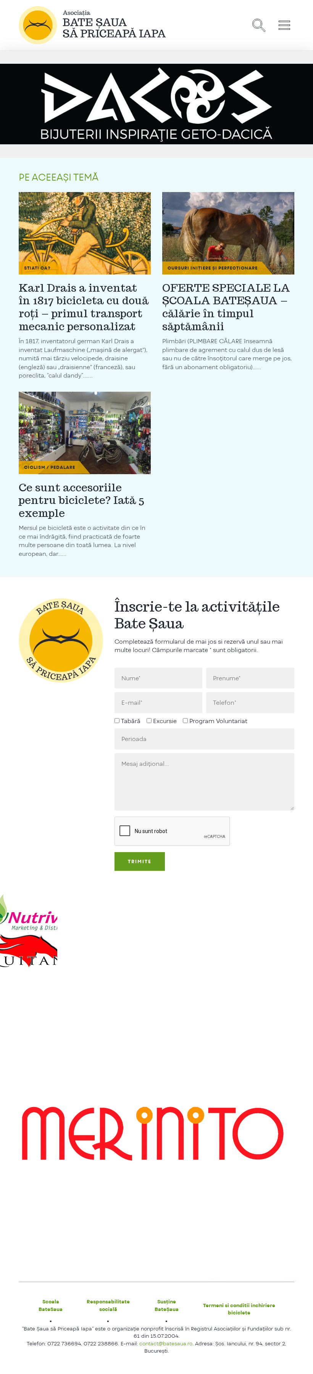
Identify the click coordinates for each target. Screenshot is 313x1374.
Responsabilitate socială (108, 1305)
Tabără (130, 721)
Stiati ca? (37, 268)
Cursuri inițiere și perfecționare (213, 268)
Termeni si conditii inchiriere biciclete (239, 1309)
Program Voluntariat (218, 721)
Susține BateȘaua (167, 1305)
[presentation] (173, 831)
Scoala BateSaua (51, 1305)
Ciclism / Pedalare (49, 467)
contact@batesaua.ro (165, 1343)
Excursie (165, 721)
